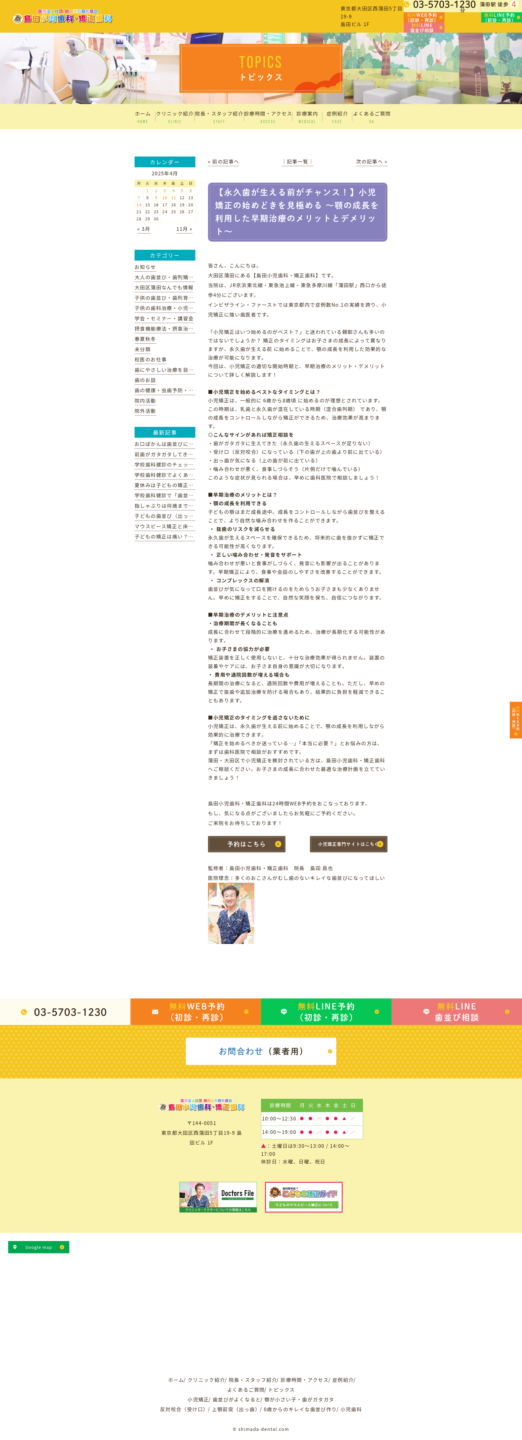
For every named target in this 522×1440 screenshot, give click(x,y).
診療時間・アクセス (305, 1379)
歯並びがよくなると (237, 1399)
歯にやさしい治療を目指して (169, 369)
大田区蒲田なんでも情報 (164, 287)
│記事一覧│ (298, 161)
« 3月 (143, 228)
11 (173, 197)
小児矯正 (198, 1399)
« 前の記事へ (223, 161)
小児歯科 (351, 1409)
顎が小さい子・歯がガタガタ (299, 1399)
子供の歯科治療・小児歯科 (167, 307)
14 (139, 204)
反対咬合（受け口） (184, 1409)
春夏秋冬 (145, 338)
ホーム (176, 1379)
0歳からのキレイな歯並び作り (300, 1409)
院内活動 (145, 400)
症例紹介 (343, 1379)
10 (164, 197)
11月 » (184, 228)
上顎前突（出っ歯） (236, 1409)
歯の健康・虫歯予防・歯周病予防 (175, 390)
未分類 (143, 349)
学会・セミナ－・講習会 (164, 318)
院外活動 (145, 410)
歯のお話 (145, 379)
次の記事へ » (371, 161)
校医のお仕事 (151, 359)
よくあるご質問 (246, 1389)
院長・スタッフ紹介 (253, 1379)
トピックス (281, 1389)
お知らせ (145, 266)
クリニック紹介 (206, 1379)
